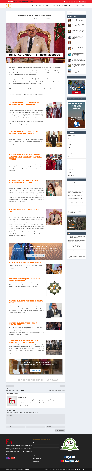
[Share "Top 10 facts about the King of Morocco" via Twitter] (21, 380)
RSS (70, 233)
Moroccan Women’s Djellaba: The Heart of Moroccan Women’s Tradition (78, 54)
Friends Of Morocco (72, 153)
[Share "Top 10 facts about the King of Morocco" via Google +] (24, 380)
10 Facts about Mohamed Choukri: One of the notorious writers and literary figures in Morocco (75, 191)
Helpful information (72, 156)
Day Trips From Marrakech (38, 455)
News (69, 163)
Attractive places (71, 135)
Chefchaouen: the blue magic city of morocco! (22, 1)
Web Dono (26, 469)
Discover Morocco (67, 5)
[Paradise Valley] (54, 269)
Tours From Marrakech (38, 442)
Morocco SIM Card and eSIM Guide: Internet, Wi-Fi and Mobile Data (78, 31)
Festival (69, 147)
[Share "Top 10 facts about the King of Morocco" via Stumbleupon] (36, 380)
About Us (34, 5)
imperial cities (43, 70)
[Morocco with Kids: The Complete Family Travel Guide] (69, 20)
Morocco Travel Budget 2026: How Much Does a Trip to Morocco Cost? (78, 26)
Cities (69, 138)
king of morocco (38, 18)
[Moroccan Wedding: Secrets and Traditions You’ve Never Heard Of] (69, 42)
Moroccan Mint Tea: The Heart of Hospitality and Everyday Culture (78, 48)
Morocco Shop (55, 5)
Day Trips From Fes (37, 458)
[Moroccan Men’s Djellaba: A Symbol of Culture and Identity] (69, 60)
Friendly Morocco (30, 18)
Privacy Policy (71, 469)
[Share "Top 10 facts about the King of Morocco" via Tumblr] (26, 380)
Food (69, 150)
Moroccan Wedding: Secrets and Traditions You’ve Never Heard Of (78, 43)
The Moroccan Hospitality (77, 195)
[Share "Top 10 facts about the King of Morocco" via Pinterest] (29, 380)
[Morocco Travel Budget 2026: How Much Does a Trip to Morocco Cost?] (69, 25)
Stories (69, 166)
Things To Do (70, 169)
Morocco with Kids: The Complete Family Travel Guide (78, 20)
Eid (13, 268)
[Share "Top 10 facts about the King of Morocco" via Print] (41, 380)
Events (69, 144)
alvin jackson (70, 211)
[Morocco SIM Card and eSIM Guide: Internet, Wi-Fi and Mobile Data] (69, 31)
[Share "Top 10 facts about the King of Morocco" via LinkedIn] (31, 380)
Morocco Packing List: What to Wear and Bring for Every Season (78, 37)
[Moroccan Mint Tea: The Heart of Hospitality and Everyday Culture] (69, 48)
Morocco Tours (43, 5)
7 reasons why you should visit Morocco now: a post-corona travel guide (78, 71)
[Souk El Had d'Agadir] (54, 326)
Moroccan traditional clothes (78, 187)
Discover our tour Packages (34, 255)
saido (69, 195)
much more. (46, 402)
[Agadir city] (54, 110)
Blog (77, 5)
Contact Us (65, 469)
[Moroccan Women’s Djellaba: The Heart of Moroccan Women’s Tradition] (69, 54)
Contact (82, 5)
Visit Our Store (35, 370)
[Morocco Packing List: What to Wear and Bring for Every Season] (69, 37)
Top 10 (69, 172)
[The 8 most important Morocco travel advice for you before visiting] (69, 65)
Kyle (69, 190)
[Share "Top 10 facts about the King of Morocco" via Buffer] (34, 380)
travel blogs (16, 74)
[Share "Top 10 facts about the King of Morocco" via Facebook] (19, 380)
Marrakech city (26, 346)
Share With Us (52, 469)
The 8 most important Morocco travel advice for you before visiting (78, 65)
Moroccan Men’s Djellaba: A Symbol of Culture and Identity (78, 60)
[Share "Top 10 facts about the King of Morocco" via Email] (39, 380)
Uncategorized (71, 175)
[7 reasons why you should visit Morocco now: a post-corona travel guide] (69, 70)
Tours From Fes (36, 445)
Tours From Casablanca (38, 452)
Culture (69, 141)
